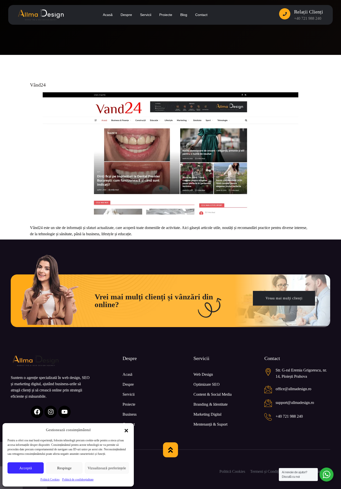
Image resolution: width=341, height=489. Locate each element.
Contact (129, 424)
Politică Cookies (50, 479)
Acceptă (25, 468)
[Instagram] (50, 412)
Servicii (129, 394)
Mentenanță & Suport (210, 424)
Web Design (203, 374)
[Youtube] (64, 412)
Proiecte (129, 404)
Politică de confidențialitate (78, 479)
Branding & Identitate (210, 404)
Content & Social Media (212, 394)
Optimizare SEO (206, 384)
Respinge (64, 468)
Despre (128, 384)
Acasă (127, 374)
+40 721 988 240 (307, 18)
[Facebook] (37, 412)
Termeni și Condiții (265, 471)
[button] (126, 430)
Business (130, 414)
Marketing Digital (207, 414)
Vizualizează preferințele (107, 468)
